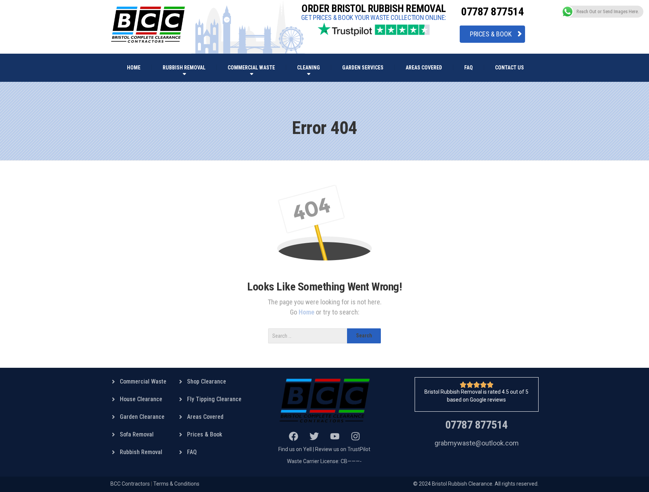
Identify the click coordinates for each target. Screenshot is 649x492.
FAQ (468, 68)
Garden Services (362, 68)
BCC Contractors (130, 484)
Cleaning (308, 68)
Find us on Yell (295, 449)
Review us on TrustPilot (342, 449)
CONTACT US (509, 68)
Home (307, 312)
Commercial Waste (251, 68)
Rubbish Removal (184, 68)
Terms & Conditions (176, 484)
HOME (133, 68)
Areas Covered (424, 68)
